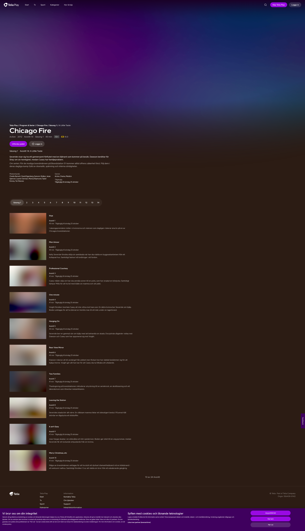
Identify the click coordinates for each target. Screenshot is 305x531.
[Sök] (265, 5)
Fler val (270, 525)
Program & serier (27, 125)
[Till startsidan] (11, 5)
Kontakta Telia (69, 497)
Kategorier (44, 507)
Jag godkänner (270, 513)
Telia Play (14, 125)
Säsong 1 (53, 125)
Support (67, 504)
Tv (41, 500)
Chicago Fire (41, 125)
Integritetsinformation (73, 507)
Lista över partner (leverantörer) (139, 522)
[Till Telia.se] (14, 494)
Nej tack (271, 519)
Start (42, 497)
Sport (42, 504)
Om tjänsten (69, 500)
